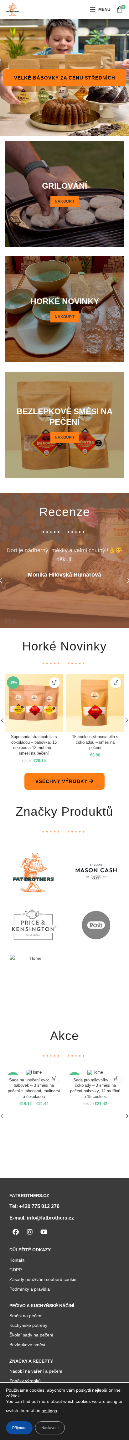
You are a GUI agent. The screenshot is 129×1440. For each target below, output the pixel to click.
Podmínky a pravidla (29, 1289)
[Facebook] (15, 1232)
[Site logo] (12, 9)
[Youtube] (44, 1232)
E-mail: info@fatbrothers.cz (41, 1217)
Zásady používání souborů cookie (42, 1279)
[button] (54, 682)
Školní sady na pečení (31, 1334)
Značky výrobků (25, 1380)
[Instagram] (29, 1232)
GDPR (15, 1269)
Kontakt (16, 1260)
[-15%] (95, 1072)
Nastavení (50, 1428)
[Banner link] (64, 194)
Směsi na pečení (26, 1315)
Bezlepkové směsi (27, 1344)
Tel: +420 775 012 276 (34, 1206)
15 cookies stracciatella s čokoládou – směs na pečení (95, 742)
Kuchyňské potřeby (28, 1325)
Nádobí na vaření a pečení (35, 1371)
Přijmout (19, 1428)
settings (49, 1410)
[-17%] (34, 1072)
